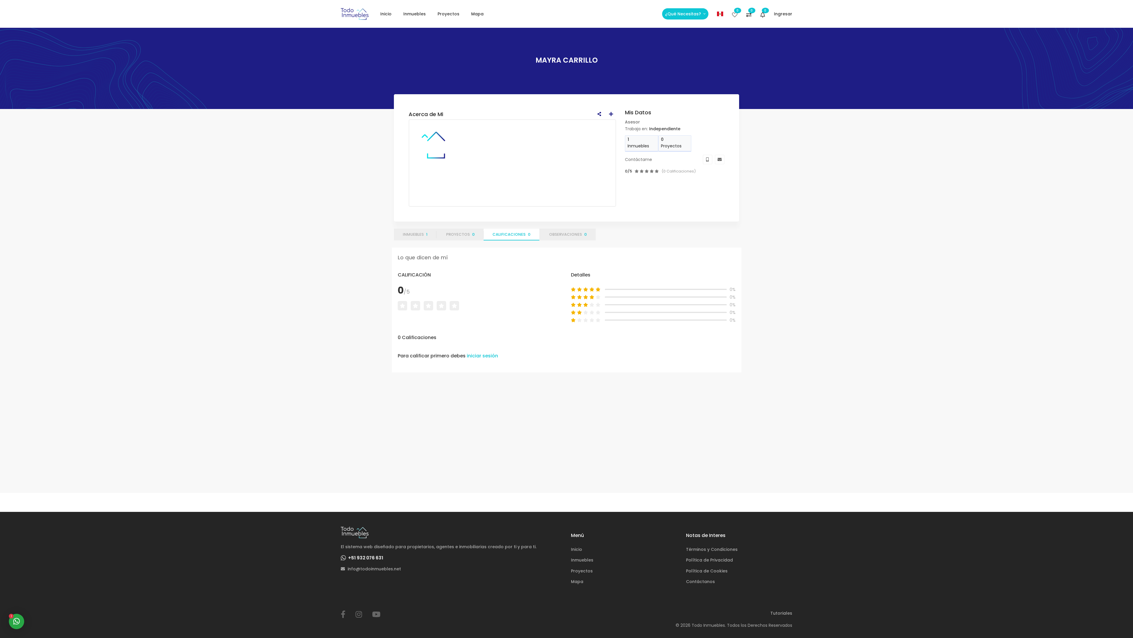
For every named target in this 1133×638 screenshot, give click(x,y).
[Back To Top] (1116, 621)
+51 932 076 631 (365, 558)
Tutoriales (781, 613)
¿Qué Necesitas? (683, 14)
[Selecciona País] (720, 14)
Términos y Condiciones (712, 549)
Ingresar (783, 14)
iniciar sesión (482, 355)
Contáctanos (700, 582)
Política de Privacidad (709, 560)
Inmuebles (414, 14)
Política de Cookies (707, 571)
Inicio (386, 14)
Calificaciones (511, 234)
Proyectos (448, 14)
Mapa (477, 14)
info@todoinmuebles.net (373, 569)
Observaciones (568, 234)
